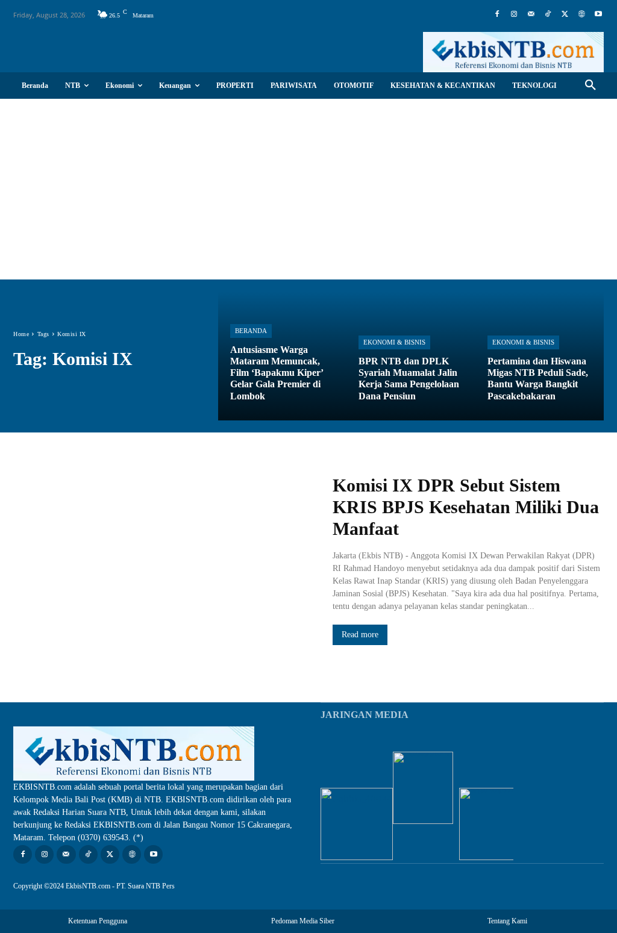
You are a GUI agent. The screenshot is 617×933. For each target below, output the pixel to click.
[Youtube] (598, 14)
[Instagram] (514, 14)
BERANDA (251, 330)
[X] (564, 14)
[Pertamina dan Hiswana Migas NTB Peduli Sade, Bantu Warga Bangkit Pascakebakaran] (539, 356)
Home (21, 334)
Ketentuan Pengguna (97, 921)
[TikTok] (547, 14)
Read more (360, 634)
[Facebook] (497, 14)
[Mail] (530, 14)
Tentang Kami (507, 921)
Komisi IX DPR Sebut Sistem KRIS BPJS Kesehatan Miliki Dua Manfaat (466, 506)
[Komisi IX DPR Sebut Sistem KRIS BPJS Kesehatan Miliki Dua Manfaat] (160, 560)
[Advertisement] (308, 189)
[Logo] (513, 52)
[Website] (581, 14)
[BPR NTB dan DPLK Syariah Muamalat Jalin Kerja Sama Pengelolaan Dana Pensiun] (410, 356)
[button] (590, 85)
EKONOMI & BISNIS (394, 342)
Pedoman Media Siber (302, 921)
